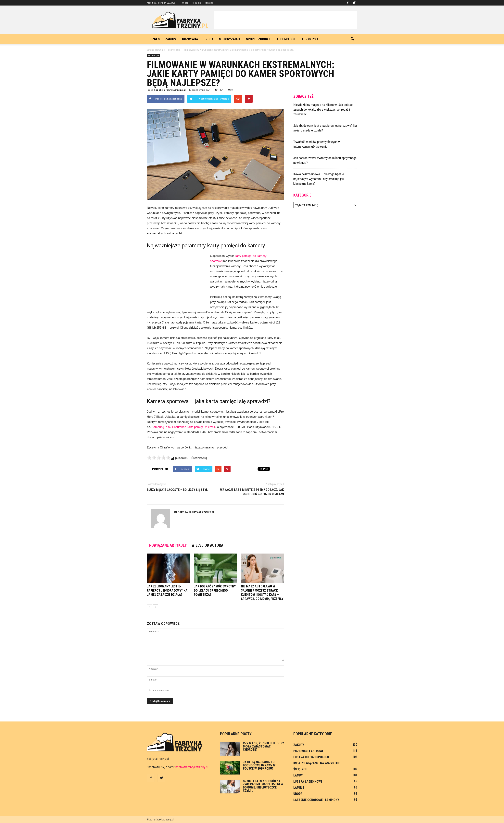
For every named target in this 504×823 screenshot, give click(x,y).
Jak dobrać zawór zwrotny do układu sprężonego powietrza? (215, 590)
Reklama (196, 2)
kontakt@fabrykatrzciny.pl (191, 767)
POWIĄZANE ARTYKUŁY (168, 545)
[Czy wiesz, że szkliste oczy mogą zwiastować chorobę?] (230, 749)
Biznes (155, 39)
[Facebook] (348, 3)
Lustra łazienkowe (307, 781)
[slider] (158, 457)
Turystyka (310, 39)
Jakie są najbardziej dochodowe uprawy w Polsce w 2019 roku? (259, 765)
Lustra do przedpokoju (311, 757)
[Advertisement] (285, 20)
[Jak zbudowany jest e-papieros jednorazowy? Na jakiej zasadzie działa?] (168, 568)
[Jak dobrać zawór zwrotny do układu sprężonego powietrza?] (215, 568)
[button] (352, 39)
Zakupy (171, 39)
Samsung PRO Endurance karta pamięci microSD (184, 427)
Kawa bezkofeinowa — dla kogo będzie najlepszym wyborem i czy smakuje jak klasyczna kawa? (318, 178)
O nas (185, 2)
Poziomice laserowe (308, 751)
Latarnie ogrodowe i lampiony (316, 800)
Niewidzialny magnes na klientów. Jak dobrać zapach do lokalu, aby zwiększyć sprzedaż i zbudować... (323, 109)
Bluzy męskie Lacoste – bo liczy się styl (177, 490)
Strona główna (155, 49)
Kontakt (209, 2)
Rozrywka (190, 39)
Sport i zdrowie (258, 39)
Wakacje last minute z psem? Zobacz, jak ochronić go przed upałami (252, 492)
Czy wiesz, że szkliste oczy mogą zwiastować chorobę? (263, 746)
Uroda (208, 39)
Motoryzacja (230, 39)
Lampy (298, 775)
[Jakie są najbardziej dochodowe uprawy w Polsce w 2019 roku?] (230, 768)
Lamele (298, 787)
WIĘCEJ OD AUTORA (207, 545)
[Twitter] (354, 3)
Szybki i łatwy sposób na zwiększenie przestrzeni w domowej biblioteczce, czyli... (263, 785)
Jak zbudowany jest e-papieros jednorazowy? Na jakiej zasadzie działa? (167, 590)
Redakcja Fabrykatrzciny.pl (170, 89)
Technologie (286, 39)
